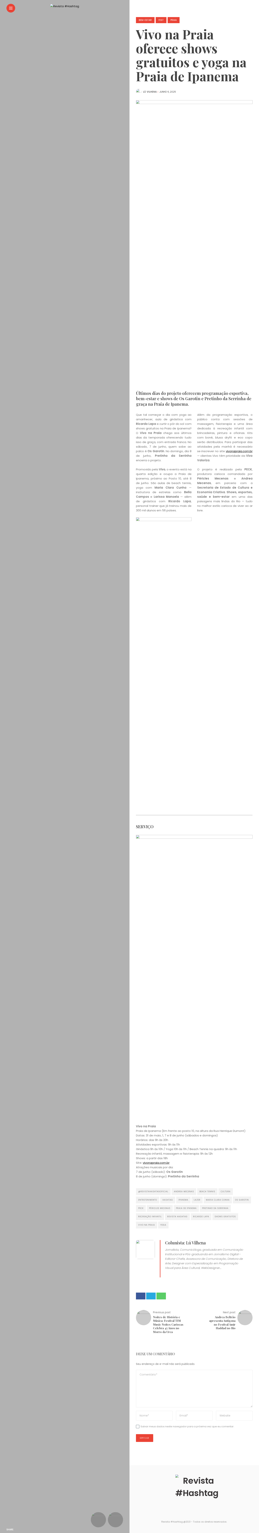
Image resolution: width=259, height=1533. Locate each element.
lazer (197, 1199)
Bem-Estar (145, 20)
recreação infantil (150, 1216)
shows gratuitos (225, 1216)
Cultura (226, 1191)
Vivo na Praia (146, 1225)
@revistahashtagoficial (153, 1191)
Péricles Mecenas (159, 1208)
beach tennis (207, 1191)
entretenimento (147, 1199)
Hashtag (167, 1199)
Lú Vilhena (150, 91)
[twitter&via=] (26, 1529)
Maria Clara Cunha (218, 1199)
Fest (161, 20)
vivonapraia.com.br (239, 451)
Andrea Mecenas (184, 1191)
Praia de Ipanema (186, 1208)
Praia (173, 20)
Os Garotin (242, 1199)
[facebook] (19, 1529)
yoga (163, 1225)
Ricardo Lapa (201, 1216)
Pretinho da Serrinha (215, 1208)
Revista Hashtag (177, 1216)
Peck (141, 1208)
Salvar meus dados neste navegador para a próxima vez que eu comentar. (187, 1426)
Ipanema (183, 1199)
